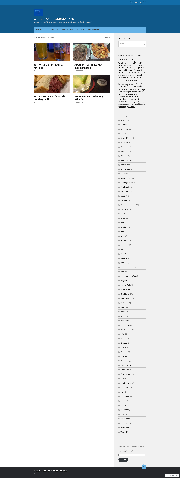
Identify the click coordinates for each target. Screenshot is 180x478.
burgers (139, 62)
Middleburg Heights (128, 276)
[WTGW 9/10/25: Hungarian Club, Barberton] (92, 52)
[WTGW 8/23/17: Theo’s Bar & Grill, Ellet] (92, 84)
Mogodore (124, 281)
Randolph (124, 338)
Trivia (123, 414)
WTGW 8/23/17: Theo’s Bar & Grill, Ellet (88, 98)
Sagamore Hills (126, 365)
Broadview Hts (126, 160)
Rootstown (125, 361)
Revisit (123, 347)
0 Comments (38, 71)
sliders (127, 102)
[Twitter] (136, 2)
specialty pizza (133, 102)
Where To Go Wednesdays (54, 18)
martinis (131, 87)
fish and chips (126, 75)
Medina (123, 263)
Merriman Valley (127, 267)
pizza (121, 94)
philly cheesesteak (135, 92)
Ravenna (124, 343)
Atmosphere (67, 29)
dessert (127, 73)
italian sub (136, 85)
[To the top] (144, 466)
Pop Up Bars (125, 325)
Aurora (123, 125)
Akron (123, 120)
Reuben (128, 97)
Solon (123, 379)
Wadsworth (125, 428)
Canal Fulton (125, 169)
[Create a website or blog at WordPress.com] (34, 474)
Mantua (123, 249)
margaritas (123, 87)
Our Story (40, 29)
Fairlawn (124, 200)
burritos (121, 65)
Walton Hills (125, 432)
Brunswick (125, 165)
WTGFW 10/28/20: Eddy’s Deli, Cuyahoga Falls (49, 98)
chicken (141, 65)
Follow (123, 460)
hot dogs (125, 85)
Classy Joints (125, 178)
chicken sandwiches (126, 68)
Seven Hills (125, 370)
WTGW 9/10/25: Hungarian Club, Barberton (88, 66)
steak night (142, 102)
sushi (127, 104)
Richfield (124, 352)
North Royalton (126, 298)
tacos (143, 104)
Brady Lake (125, 142)
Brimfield (124, 156)
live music (124, 240)
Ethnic (123, 196)
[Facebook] (140, 2)
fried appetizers (132, 77)
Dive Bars (124, 187)
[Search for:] (132, 44)
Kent (122, 236)
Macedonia (125, 245)
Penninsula (125, 321)
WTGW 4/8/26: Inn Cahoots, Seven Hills (48, 66)
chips (138, 68)
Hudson (123, 232)
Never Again (125, 289)
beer (121, 59)
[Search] (144, 2)
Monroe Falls (126, 285)
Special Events (94, 29)
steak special (122, 104)
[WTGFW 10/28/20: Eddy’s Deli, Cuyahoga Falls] (52, 84)
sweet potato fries (135, 104)
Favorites (124, 209)
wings (131, 106)
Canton (123, 174)
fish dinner (133, 75)
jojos (140, 85)
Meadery (124, 258)
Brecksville (125, 147)
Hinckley (124, 227)
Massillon (124, 254)
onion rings (139, 89)
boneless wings (137, 60)
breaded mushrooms (126, 63)
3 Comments (78, 102)
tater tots (122, 107)
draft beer (134, 73)
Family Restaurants (128, 205)
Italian (131, 85)
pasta (120, 92)
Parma (123, 312)
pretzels (127, 94)
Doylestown (125, 191)
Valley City (125, 423)
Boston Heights (126, 138)
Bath (122, 133)
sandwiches (125, 99)
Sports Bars (125, 387)
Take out (80, 29)
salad (136, 96)
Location (53, 29)
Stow (122, 392)
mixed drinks (126, 89)
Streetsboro (125, 396)
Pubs (122, 334)
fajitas (141, 73)
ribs (132, 96)
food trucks (125, 214)
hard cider (128, 83)
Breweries (124, 151)
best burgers (128, 60)
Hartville (124, 223)
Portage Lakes (126, 330)
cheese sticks (134, 65)
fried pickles (130, 81)
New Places (125, 294)
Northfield (124, 303)
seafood (134, 99)
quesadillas (121, 97)
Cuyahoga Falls (126, 183)
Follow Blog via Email (127, 443)
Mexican (138, 87)
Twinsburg (125, 419)
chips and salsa (130, 70)
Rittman (124, 356)
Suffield (123, 401)
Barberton (124, 129)
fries (138, 80)
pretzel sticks (135, 94)
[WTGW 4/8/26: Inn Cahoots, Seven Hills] (52, 52)
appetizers (137, 55)
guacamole (121, 83)
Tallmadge (125, 410)
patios (125, 92)
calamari (128, 65)
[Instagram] (131, 2)
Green (123, 218)
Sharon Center (126, 374)
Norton (123, 307)
